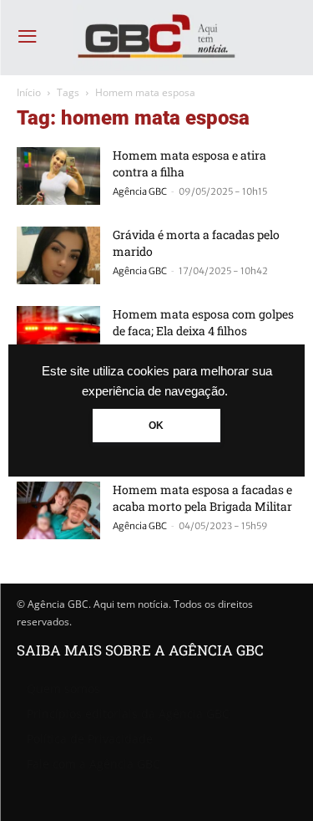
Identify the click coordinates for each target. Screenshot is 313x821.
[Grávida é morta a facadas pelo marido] (58, 255)
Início (29, 92)
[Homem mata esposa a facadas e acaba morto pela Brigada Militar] (58, 510)
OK (156, 425)
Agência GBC (140, 191)
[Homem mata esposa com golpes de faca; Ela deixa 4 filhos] (58, 335)
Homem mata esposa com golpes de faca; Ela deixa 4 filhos (203, 322)
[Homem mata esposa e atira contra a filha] (58, 176)
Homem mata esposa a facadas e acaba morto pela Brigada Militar (202, 498)
